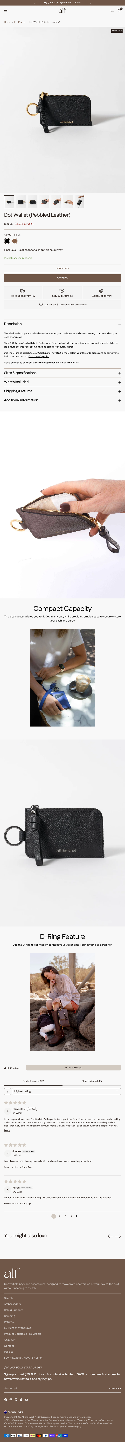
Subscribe (115, 1388)
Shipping (9, 1316)
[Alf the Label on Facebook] (6, 1400)
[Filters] (7, 1091)
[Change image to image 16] (68, 201)
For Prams (19, 22)
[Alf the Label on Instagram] (11, 1400)
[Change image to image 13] (32, 201)
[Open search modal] (112, 10)
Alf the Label (28, 1417)
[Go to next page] (77, 1216)
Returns (9, 1322)
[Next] (90, 3)
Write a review (73, 1067)
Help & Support (13, 1310)
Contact (9, 1346)
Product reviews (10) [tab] (33, 1081)
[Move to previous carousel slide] (110, 1236)
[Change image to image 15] (56, 201)
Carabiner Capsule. (38, 356)
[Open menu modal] (5, 10)
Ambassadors (12, 1304)
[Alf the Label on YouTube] (27, 1400)
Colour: (12, 235)
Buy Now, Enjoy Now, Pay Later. (23, 1358)
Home (7, 22)
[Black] (7, 241)
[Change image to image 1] (9, 201)
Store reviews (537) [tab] (92, 1081)
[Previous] (34, 3)
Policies (8, 1352)
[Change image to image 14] (44, 201)
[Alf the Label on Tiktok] (22, 1400)
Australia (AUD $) (16, 1412)
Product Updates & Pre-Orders (22, 1334)
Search (8, 1298)
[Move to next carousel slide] (118, 1236)
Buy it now (62, 278)
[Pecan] (15, 241)
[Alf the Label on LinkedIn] (16, 1400)
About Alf (9, 1340)
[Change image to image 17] (79, 201)
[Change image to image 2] (21, 201)
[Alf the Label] (62, 10)
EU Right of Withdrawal (18, 1328)
